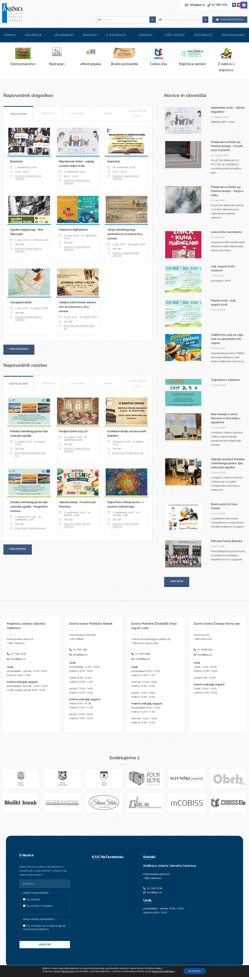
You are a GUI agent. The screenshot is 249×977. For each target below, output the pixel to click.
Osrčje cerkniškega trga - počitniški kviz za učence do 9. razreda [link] (124, 234)
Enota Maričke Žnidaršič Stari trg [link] (79, 327)
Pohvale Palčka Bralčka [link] (226, 541)
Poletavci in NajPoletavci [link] (73, 229)
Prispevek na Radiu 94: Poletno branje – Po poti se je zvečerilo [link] (227, 146)
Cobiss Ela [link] (158, 64)
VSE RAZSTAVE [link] (18, 383)
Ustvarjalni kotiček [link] (21, 302)
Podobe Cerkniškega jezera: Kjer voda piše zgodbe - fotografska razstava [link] (29, 507)
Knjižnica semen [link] (192, 64)
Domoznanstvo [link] (22, 64)
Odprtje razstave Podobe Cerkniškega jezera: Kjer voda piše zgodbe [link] (227, 463)
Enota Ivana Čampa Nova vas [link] (127, 453)
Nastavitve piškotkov (163, 971)
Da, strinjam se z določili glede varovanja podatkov (44, 927)
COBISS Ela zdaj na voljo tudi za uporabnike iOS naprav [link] (227, 339)
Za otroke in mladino (39, 905)
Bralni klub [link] (16, 161)
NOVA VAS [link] (77, 113)
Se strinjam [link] (68, 971)
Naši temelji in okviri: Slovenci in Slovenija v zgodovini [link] (225, 418)
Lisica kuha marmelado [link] (226, 232)
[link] (244, 5)
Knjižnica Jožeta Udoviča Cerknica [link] (28, 177)
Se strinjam (195, 971)
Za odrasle (32, 899)
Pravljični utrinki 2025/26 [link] (73, 431)
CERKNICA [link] (48, 113)
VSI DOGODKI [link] (18, 114)
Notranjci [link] (57, 64)
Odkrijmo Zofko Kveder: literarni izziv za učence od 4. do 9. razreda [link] (77, 307)
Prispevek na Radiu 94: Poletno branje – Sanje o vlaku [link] (227, 191)
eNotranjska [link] (90, 64)
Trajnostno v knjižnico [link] (225, 379)
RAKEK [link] (107, 113)
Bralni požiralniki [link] (124, 64)
